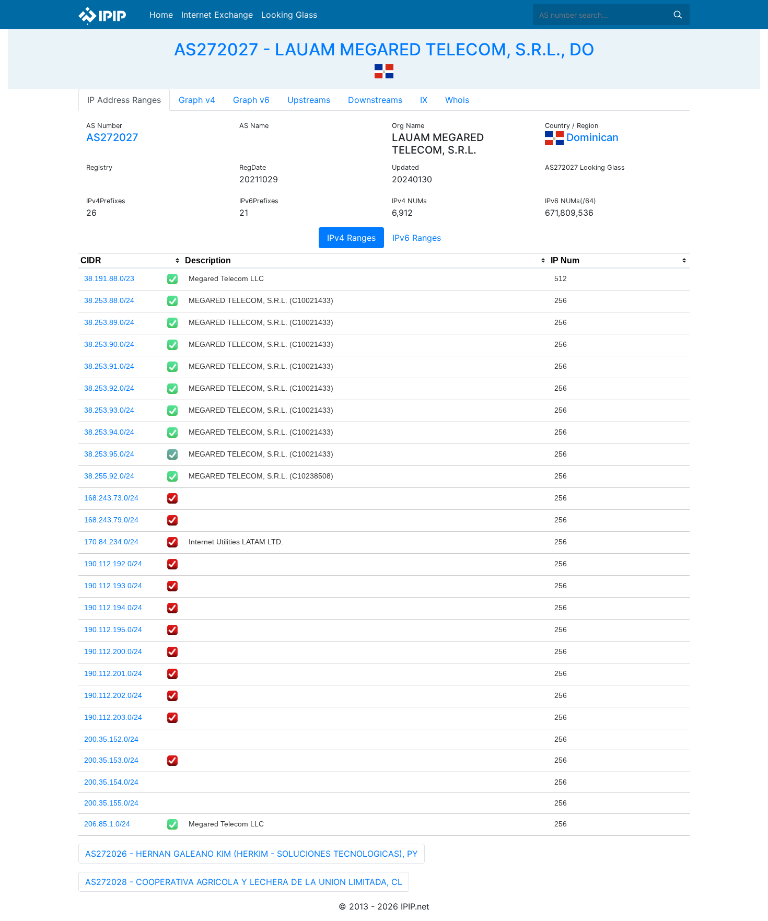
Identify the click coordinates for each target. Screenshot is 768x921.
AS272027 (112, 137)
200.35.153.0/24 (111, 760)
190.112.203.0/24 (113, 717)
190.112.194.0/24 (113, 607)
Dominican (591, 137)
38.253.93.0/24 (109, 410)
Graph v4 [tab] (197, 100)
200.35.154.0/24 (111, 782)
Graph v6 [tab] (251, 100)
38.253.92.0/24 (109, 388)
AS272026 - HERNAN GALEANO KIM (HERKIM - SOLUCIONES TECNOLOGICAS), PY (251, 853)
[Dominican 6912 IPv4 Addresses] (384, 70)
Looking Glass (289, 14)
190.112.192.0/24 (113, 563)
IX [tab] (423, 100)
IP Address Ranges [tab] (124, 100)
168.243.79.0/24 (111, 520)
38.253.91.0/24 (109, 366)
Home (161, 14)
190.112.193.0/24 (113, 585)
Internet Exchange (217, 14)
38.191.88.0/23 (109, 278)
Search (677, 14)
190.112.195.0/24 (113, 629)
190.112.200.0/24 (113, 651)
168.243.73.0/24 (111, 498)
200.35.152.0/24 (111, 739)
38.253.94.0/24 (109, 432)
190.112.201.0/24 (113, 673)
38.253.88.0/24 (109, 300)
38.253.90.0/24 (109, 344)
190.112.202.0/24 (113, 695)
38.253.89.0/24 (109, 322)
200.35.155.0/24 (111, 803)
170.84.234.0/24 (111, 542)
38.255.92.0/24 (109, 476)
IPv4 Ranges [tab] (351, 237)
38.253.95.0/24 (109, 454)
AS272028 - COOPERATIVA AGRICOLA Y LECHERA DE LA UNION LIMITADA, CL (243, 882)
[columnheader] (130, 260)
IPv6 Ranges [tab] (416, 237)
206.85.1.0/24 (107, 824)
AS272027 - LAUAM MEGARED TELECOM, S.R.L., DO (384, 49)
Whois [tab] (457, 100)
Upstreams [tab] (308, 100)
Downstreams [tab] (375, 100)
